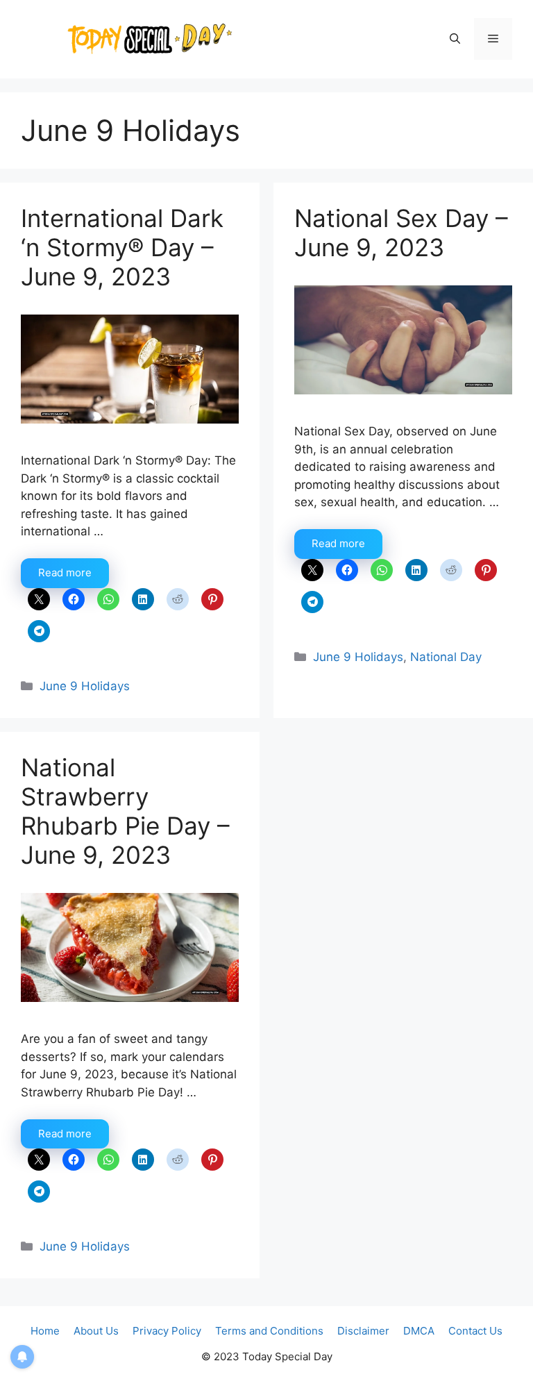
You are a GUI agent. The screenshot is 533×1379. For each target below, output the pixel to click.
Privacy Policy (167, 1330)
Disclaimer (363, 1330)
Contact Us (475, 1330)
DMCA (418, 1330)
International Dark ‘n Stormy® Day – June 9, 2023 (122, 247)
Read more (65, 572)
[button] (455, 39)
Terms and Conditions (269, 1330)
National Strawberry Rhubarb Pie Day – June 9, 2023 (125, 811)
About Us (96, 1330)
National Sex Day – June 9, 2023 (401, 232)
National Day (446, 657)
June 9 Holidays (85, 686)
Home (45, 1330)
